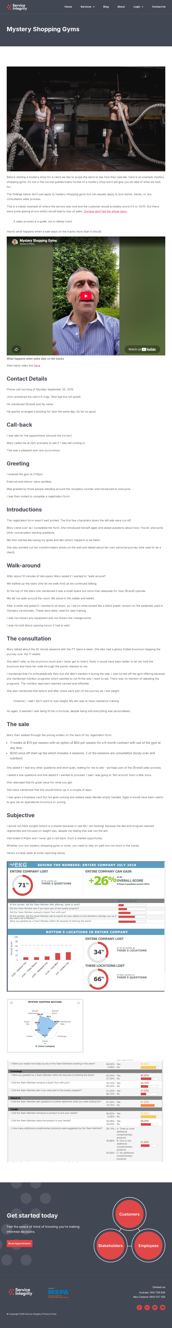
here (37, 365)
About (121, 6)
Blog (106, 6)
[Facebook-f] (139, 1307)
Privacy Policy (49, 1314)
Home (68, 6)
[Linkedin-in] (147, 1307)
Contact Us (159, 6)
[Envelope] (162, 1307)
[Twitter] (155, 1307)
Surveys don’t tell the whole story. (105, 211)
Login (137, 6)
